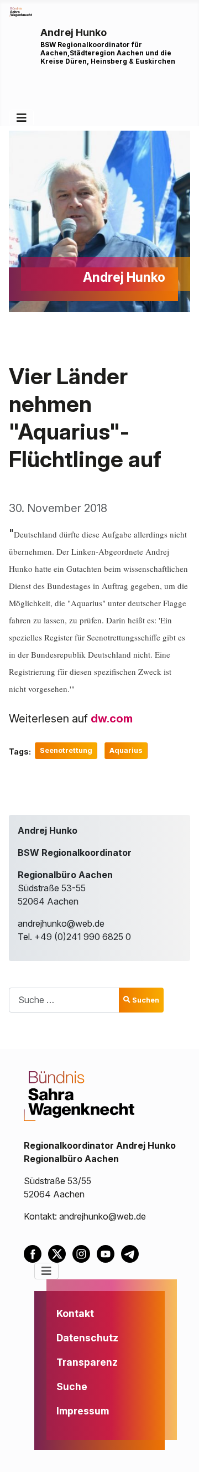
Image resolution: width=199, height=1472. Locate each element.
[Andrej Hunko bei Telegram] (132, 1252)
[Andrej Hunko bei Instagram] (84, 1252)
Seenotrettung (66, 750)
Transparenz (87, 1362)
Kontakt (75, 1313)
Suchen (145, 1000)
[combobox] (64, 1000)
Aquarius (126, 750)
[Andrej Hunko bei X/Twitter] (60, 1252)
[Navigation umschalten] (21, 118)
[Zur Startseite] (20, 11)
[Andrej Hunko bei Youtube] (109, 1252)
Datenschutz (87, 1338)
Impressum (82, 1411)
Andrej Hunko (73, 32)
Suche (71, 1386)
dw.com (112, 718)
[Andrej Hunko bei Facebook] (36, 1252)
